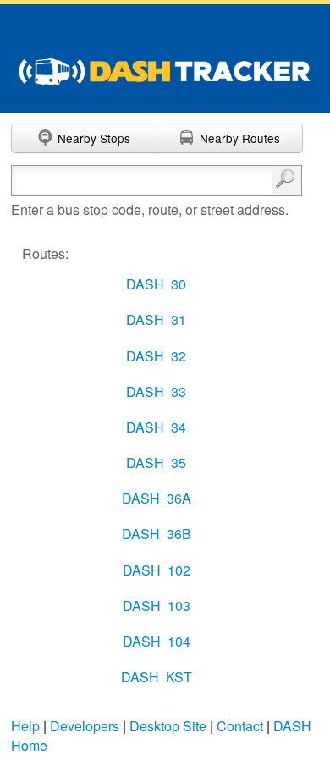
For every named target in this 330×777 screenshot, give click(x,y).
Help (25, 726)
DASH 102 (156, 570)
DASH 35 (156, 462)
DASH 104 (156, 641)
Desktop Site (167, 726)
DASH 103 (156, 605)
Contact (240, 726)
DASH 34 (156, 427)
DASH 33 (156, 391)
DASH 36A (156, 498)
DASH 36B (156, 533)
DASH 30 (156, 284)
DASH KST (156, 676)
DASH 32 (156, 356)
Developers (84, 726)
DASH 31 (156, 319)
